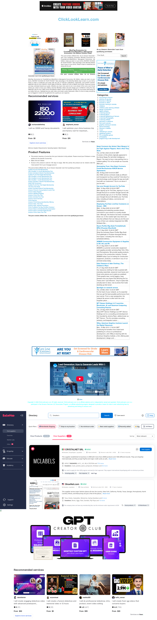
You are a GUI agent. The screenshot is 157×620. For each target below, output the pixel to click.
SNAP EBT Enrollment (34, 183)
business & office (104, 102)
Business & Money (105, 101)
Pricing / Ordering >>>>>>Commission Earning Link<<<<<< (78, 70)
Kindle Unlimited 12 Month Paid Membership (41, 181)
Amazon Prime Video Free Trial (37, 212)
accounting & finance (105, 97)
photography (103, 137)
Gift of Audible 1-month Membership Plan (40, 180)
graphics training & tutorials (107, 125)
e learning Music (104, 114)
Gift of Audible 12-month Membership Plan (40, 171)
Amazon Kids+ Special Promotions (38, 205)
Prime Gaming (32, 200)
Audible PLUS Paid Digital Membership (39, 175)
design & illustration (105, 109)
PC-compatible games (106, 135)
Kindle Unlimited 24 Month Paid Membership (41, 173)
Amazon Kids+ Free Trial (35, 204)
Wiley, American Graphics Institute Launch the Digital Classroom (112, 324)
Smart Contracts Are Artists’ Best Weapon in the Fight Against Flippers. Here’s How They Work (113, 148)
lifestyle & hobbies (105, 128)
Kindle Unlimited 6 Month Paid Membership (41, 188)
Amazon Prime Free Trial (35, 195)
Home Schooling (104, 126)
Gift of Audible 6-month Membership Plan (40, 178)
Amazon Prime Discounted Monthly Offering (41, 202)
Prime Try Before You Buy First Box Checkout (41, 207)
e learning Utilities (104, 120)
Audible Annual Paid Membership (38, 169)
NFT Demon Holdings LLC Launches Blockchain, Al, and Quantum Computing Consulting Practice (112, 305)
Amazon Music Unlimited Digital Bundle (39, 210)
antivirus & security (105, 99)
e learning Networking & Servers (109, 116)
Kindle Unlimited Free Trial (36, 197)
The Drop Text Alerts (34, 186)
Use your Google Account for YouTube (111, 186)
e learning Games (104, 113)
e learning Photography (106, 118)
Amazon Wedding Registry (36, 193)
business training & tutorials (108, 104)
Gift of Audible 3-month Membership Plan (40, 176)
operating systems (105, 133)
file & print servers (105, 123)
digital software (104, 111)
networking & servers (105, 132)
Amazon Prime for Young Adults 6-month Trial (41, 190)
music (101, 130)
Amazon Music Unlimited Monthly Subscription (41, 209)
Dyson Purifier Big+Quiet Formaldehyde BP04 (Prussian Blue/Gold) (111, 227)
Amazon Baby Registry (35, 192)
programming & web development (109, 138)
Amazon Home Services (35, 198)
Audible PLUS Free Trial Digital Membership (41, 185)
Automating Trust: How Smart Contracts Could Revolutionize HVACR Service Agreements (111, 168)
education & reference (106, 121)
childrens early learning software (109, 108)
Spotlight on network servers (107, 287)
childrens (102, 106)
